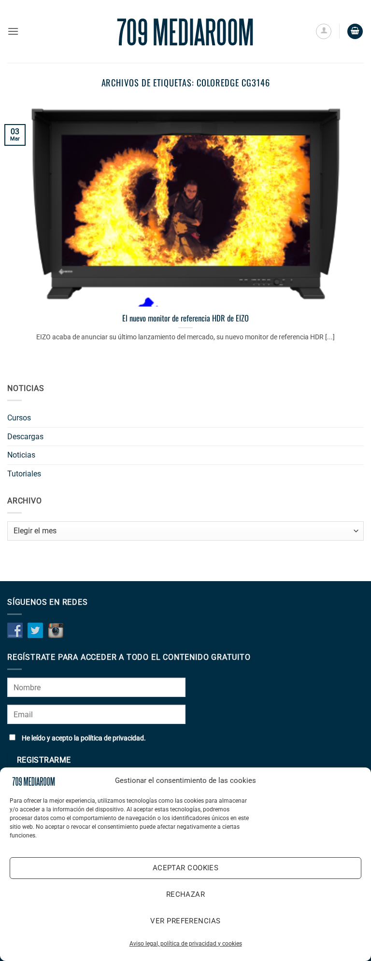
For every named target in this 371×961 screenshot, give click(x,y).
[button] (13, 31)
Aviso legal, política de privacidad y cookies (185, 943)
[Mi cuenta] (323, 31)
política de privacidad (112, 738)
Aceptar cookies (186, 868)
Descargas (25, 436)
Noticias (21, 455)
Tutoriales (24, 473)
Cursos (19, 417)
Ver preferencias (185, 921)
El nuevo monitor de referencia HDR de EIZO (185, 318)
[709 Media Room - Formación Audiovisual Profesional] (185, 31)
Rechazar (185, 894)
